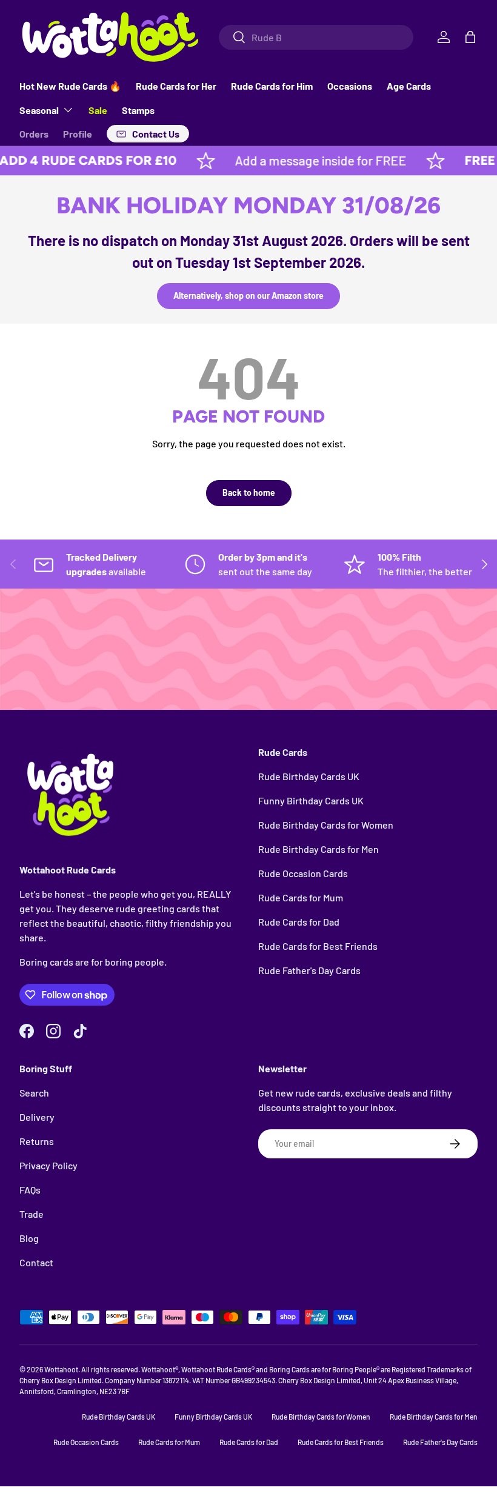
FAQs (30, 1189)
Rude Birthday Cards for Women (325, 824)
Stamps (138, 110)
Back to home (248, 492)
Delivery (37, 1117)
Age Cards (409, 86)
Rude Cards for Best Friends (318, 946)
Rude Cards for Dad (298, 921)
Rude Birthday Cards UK (308, 776)
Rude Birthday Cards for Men (318, 849)
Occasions (349, 86)
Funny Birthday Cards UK (311, 800)
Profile (77, 133)
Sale (97, 110)
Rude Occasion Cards (303, 873)
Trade (31, 1214)
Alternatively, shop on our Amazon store (248, 295)
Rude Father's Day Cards (309, 970)
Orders (33, 133)
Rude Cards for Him (272, 86)
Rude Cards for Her (176, 86)
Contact (36, 1262)
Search (34, 1092)
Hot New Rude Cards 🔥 (70, 86)
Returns (36, 1141)
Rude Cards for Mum (300, 897)
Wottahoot (61, 1369)
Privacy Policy (48, 1165)
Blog (29, 1238)
